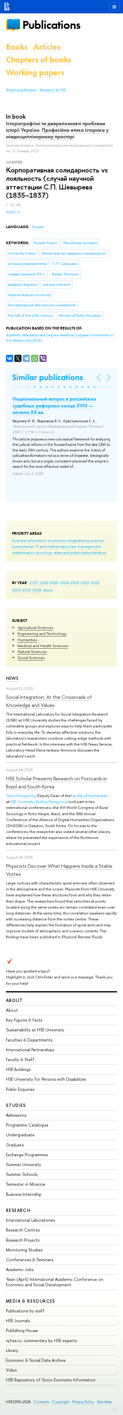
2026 (44, 582)
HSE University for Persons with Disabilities (46, 1079)
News (12, 678)
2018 (37, 590)
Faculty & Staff (20, 1059)
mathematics (23, 552)
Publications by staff (25, 1311)
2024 (64, 582)
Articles (46, 47)
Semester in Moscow (25, 1184)
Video (11, 1370)
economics (57, 540)
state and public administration (80, 552)
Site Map (104, 1401)
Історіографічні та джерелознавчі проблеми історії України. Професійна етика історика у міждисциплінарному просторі (57, 130)
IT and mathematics (52, 546)
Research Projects (22, 1240)
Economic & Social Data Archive (36, 1360)
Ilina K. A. (13, 212)
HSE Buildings (18, 1069)
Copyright (60, 1401)
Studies (16, 1105)
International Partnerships (30, 1049)
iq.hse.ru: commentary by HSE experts (41, 1340)
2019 (26, 590)
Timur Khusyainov (20, 795)
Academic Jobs (19, 1269)
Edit (114, 1409)
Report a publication (21, 90)
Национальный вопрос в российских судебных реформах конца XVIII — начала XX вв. (54, 405)
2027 (34, 582)
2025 (54, 582)
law (73, 546)
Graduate (15, 1145)
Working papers (35, 72)
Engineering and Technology (42, 633)
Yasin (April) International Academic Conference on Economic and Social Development (54, 1281)
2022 (85, 582)
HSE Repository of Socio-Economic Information (51, 1380)
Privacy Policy (83, 1401)
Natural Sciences (32, 651)
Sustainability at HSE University (35, 1030)
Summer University (23, 1164)
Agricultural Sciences (35, 627)
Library (12, 1350)
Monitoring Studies (24, 1250)
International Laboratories (30, 1220)
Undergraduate (20, 1135)
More (48, 590)
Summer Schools (21, 1174)
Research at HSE (53, 90)
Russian (38, 227)
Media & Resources (30, 1301)
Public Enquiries (20, 1089)
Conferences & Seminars (29, 1259)
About (14, 1000)
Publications (51, 24)
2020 (16, 590)
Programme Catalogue (27, 1125)
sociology (44, 552)
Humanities (27, 639)
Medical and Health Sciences (43, 645)
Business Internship (23, 1194)
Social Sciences (31, 657)
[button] (29, 387)
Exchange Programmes (27, 1154)
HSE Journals (18, 1320)
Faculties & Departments (29, 1040)
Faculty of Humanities (89, 795)
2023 (74, 582)
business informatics (29, 540)
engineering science (86, 540)
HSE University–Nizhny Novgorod (38, 801)
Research (18, 1210)
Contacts (41, 1401)
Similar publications (47, 377)
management (89, 546)
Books (16, 47)
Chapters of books (38, 59)
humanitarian (23, 546)
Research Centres (23, 1230)
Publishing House (22, 1330)
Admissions (16, 1115)
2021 (95, 582)
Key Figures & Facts (24, 1020)
